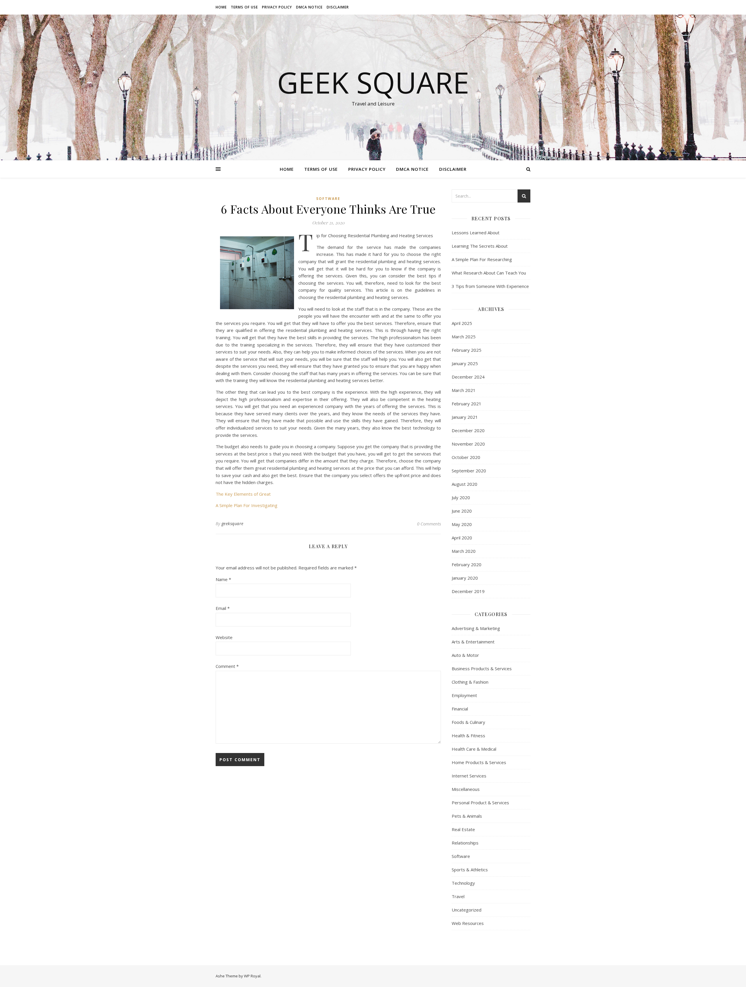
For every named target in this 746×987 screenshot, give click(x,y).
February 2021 (466, 404)
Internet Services (469, 776)
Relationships (465, 843)
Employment (464, 695)
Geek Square (373, 82)
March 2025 (464, 336)
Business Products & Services (482, 668)
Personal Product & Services (480, 802)
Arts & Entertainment (473, 642)
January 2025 (465, 363)
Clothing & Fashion (470, 682)
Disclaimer (338, 7)
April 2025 (462, 323)
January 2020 (465, 578)
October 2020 (466, 457)
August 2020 (464, 484)
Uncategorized (466, 910)
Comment (227, 666)
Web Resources (468, 923)
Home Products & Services (479, 762)
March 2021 (464, 390)
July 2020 (461, 497)
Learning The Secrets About (480, 246)
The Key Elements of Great (243, 494)
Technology (463, 883)
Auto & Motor (465, 655)
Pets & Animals (467, 816)
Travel (458, 896)
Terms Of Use (244, 7)
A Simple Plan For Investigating (246, 505)
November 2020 (468, 444)
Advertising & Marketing (476, 628)
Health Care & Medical (474, 749)
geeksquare (232, 523)
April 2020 (462, 538)
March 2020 (464, 551)
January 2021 (465, 417)
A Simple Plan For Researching (482, 259)
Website (224, 637)
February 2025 (466, 350)
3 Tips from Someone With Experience (490, 286)
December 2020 (468, 430)
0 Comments (429, 524)
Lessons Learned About (475, 232)
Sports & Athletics (470, 869)
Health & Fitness (468, 735)
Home (221, 7)
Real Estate (463, 829)
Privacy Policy (277, 7)
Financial (460, 709)
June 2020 (462, 511)
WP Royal (252, 976)
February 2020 (466, 564)
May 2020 (462, 524)
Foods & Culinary (468, 722)
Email (223, 608)
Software (328, 198)
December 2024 (468, 377)
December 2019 (468, 591)
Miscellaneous (466, 789)
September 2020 (469, 471)
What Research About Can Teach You (489, 273)
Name (223, 579)
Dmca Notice (309, 7)
